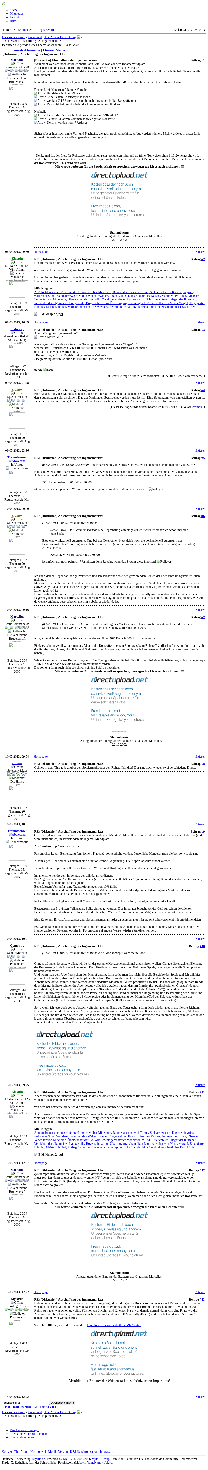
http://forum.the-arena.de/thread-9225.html (114, 1325)
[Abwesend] (17, 461)
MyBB (67, 1459)
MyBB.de (38, 1459)
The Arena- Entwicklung (60, 37)
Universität (35, 37)
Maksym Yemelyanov (89, 1462)
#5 (203, 458)
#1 (203, 60)
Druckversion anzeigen (24, 1430)
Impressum (107, 1451)
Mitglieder (16, 13)
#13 (202, 1299)
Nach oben (37, 1451)
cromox (197, 407)
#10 (202, 946)
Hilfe (13, 21)
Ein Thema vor (44, 1406)
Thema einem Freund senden (28, 1433)
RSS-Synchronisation (84, 1451)
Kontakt (7, 1451)
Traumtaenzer (17, 457)
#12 (202, 1170)
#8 (203, 764)
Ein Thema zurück (18, 1406)
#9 (203, 831)
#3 (203, 329)
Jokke (108, 1462)
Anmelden (25, 30)
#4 (203, 390)
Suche (14, 10)
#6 (203, 516)
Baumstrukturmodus (25, 50)
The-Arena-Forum (13, 37)
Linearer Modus (54, 50)
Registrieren (45, 30)
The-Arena (21, 1451)
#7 (203, 617)
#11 (202, 1092)
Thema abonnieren (22, 1437)
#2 (203, 259)
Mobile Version (58, 1451)
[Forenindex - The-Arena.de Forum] (3, 3)
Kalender (16, 17)
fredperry (196, 376)
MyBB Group (101, 1459)
